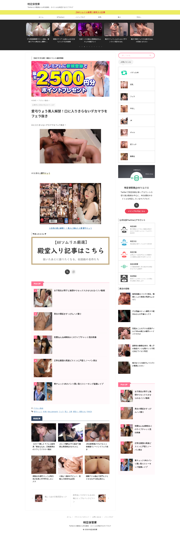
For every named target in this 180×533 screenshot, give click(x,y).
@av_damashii (53, 412)
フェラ (61, 412)
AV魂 (45, 412)
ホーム (41, 17)
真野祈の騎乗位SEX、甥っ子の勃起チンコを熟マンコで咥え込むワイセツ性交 (143, 348)
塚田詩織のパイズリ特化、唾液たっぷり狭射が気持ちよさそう (143, 296)
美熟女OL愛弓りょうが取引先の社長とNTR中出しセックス (43, 478)
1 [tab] (79, 46)
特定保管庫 (34, 4)
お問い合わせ (96, 517)
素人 (119, 17)
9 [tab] (99, 46)
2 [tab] (82, 46)
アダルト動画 (38, 408)
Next (151, 32)
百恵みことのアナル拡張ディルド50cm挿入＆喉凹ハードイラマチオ (143, 331)
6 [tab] (92, 46)
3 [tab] (84, 46)
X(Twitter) (60, 17)
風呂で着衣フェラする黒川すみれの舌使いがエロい (116, 40)
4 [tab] (87, 46)
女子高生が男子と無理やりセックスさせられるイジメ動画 (79, 290)
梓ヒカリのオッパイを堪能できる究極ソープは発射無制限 (142, 40)
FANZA (89, 412)
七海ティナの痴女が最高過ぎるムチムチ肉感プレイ (64, 40)
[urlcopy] (73, 271)
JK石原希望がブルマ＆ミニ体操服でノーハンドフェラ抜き (97, 446)
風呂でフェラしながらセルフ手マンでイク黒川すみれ (90, 40)
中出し (139, 17)
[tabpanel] (38, 33)
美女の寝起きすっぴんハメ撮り (67, 314)
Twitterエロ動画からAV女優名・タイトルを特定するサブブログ (90, 526)
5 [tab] (89, 46)
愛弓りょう (38, 412)
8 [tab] (97, 46)
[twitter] (67, 271)
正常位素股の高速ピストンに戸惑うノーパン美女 (75, 360)
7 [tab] (94, 46)
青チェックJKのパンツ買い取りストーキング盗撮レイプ (78, 384)
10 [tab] (101, 46)
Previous (28, 32)
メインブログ (80, 17)
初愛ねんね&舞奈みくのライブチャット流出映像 (75, 337)
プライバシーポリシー (81, 517)
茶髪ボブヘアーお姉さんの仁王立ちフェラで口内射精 (38, 40)
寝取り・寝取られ (79, 412)
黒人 (66, 412)
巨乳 (99, 17)
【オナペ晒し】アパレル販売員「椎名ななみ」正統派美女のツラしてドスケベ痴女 (44, 446)
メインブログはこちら (136, 211)
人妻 (70, 412)
